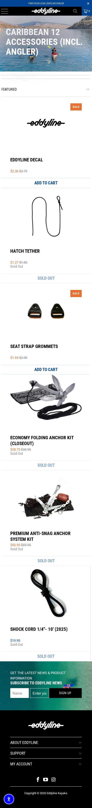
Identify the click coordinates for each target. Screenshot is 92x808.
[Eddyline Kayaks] (46, 11)
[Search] (77, 11)
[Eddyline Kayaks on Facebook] (38, 780)
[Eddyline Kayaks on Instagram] (53, 780)
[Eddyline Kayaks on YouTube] (45, 780)
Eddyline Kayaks (57, 793)
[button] (9, 799)
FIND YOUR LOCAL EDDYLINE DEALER (46, 3)
